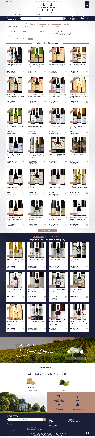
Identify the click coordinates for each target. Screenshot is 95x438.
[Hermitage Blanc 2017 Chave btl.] (79, 62)
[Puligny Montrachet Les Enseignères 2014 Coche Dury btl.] (79, 184)
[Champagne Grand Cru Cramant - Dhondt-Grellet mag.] (36, 123)
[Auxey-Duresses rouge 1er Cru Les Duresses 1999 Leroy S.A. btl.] (79, 215)
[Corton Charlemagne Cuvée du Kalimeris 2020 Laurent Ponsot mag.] (37, 152)
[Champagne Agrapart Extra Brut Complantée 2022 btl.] (37, 62)
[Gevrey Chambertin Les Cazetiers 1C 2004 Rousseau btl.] (37, 257)
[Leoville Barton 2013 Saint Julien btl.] (58, 288)
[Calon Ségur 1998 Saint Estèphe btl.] (79, 257)
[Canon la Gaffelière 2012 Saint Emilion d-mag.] (58, 152)
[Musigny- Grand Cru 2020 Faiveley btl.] (37, 184)
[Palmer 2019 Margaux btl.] (79, 152)
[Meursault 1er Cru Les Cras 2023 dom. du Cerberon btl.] (15, 257)
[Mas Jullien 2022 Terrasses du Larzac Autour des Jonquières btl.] (58, 62)
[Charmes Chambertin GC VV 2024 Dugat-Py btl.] (58, 93)
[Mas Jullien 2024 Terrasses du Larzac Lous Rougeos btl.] (15, 93)
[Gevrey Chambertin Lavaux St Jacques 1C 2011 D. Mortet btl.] (79, 319)
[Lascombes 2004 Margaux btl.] (16, 288)
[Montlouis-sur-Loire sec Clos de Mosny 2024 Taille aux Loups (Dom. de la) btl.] (79, 123)
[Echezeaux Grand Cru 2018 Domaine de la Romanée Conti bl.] (16, 152)
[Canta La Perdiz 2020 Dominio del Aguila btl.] (15, 62)
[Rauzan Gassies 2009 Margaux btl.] (79, 288)
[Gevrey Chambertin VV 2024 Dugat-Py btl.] (58, 123)
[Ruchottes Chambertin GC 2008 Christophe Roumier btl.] (58, 257)
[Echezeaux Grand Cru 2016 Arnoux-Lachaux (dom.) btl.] (15, 215)
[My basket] (87, 4)
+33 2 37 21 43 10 (33, 427)
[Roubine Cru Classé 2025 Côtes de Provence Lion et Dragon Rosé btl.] (79, 93)
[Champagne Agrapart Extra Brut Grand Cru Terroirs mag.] (16, 123)
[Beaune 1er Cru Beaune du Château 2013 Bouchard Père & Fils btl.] (58, 319)
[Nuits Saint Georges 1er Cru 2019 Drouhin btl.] (37, 288)
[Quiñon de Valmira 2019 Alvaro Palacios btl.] (16, 184)
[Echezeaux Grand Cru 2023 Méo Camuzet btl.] (58, 184)
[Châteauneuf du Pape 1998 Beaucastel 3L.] (37, 215)
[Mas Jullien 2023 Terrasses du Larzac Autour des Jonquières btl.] (37, 93)
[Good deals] (75, 353)
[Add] (23, 71)
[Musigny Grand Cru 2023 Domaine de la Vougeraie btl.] (58, 215)
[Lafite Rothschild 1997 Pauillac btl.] (37, 319)
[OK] (64, 18)
